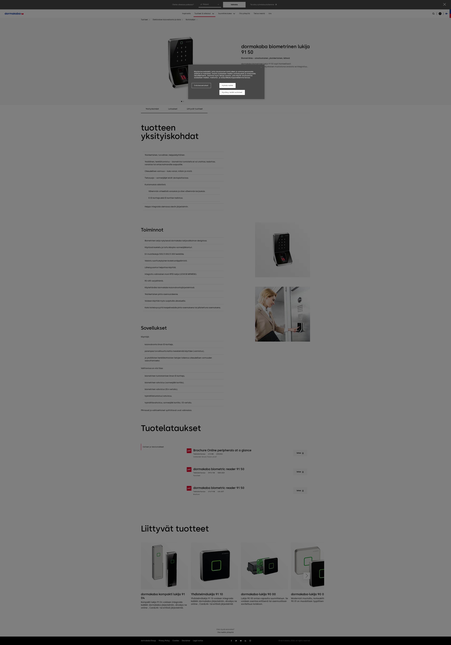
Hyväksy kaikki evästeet (232, 92)
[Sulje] (261, 67)
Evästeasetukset (201, 86)
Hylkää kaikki (227, 86)
